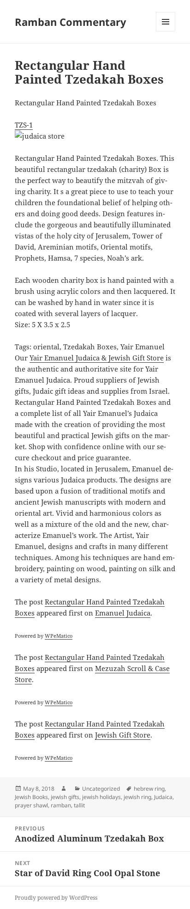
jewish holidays (101, 797)
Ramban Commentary (70, 22)
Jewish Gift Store (122, 734)
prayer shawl (31, 805)
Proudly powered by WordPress (56, 898)
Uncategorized (101, 789)
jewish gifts (65, 797)
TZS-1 (24, 124)
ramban (61, 805)
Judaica (163, 797)
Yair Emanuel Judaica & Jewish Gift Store (97, 357)
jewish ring (137, 797)
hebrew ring (149, 789)
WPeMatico (58, 635)
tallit (79, 805)
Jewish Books (31, 797)
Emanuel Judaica (122, 612)
